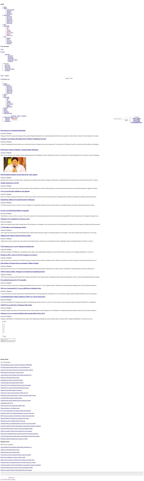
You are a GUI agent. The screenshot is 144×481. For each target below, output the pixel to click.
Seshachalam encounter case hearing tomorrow (12, 380)
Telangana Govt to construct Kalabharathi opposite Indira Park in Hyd (23, 313)
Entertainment (7, 15)
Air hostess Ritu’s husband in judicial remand (11, 398)
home (2, 479)
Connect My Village (12, 59)
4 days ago (3, 213)
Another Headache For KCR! (10, 183)
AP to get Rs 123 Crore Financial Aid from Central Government (16, 385)
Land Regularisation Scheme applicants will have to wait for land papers (23, 296)
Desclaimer (13, 479)
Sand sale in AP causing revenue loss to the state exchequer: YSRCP (17, 370)
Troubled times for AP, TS (7, 403)
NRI (5, 24)
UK (7, 28)
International (10, 13)
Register (2, 51)
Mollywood (9, 21)
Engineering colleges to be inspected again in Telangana (18, 199)
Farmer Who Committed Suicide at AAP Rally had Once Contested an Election (19, 433)
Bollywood (9, 17)
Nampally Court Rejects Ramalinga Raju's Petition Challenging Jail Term (23, 139)
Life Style (9, 40)
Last (5, 336)
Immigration (6, 26)
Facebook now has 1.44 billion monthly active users (13, 421)
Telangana (9, 11)
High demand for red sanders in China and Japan (12, 372)
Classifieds (10, 61)
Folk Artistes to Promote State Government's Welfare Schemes (20, 263)
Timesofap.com (11, 477)
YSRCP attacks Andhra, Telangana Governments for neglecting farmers (23, 271)
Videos (5, 94)
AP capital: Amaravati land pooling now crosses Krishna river (15, 367)
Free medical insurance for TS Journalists (13, 280)
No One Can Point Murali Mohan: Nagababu (15, 210)
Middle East (9, 35)
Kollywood (9, 19)
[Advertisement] (26, 347)
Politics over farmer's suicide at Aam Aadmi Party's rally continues (16, 431)
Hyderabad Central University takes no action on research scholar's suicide (18, 395)
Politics (5, 8)
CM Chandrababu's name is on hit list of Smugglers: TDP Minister (16, 364)
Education (9, 43)
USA (8, 27)
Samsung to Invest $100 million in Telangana (11, 390)
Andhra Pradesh (10, 9)
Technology (9, 42)
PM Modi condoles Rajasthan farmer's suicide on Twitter (14, 438)
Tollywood (9, 16)
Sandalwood (10, 20)
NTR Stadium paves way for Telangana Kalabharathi (17, 246)
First (5, 321)
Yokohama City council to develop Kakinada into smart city (15, 387)
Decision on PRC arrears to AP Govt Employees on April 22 (19, 255)
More (5, 36)
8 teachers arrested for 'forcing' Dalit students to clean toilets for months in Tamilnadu (21, 426)
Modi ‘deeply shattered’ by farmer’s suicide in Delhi (13, 457)
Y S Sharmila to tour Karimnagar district (13, 227)
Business (9, 38)
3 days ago (3, 133)
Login (2, 49)
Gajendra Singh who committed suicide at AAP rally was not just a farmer (18, 423)
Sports (8, 39)
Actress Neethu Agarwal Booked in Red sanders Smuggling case (16, 375)
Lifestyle (6, 110)
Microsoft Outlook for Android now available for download (15, 418)
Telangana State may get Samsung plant (10, 408)
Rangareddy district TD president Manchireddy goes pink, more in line (17, 413)
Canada (8, 30)
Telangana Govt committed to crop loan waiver (15, 219)
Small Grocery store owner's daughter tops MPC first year (14, 392)
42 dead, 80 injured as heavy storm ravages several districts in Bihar (17, 428)
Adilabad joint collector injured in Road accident (16, 235)
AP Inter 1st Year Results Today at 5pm (10, 377)
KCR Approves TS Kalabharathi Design (13, 130)
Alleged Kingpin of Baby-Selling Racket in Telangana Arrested (16, 400)
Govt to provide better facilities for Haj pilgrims (15, 191)
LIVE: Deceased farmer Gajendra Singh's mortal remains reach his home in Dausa (20, 436)
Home (5, 7)
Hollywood (9, 23)
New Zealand (10, 32)
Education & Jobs (8, 113)
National (9, 12)
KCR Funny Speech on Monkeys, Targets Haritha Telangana (19, 149)
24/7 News (10, 55)
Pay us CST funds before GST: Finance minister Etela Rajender (16, 410)
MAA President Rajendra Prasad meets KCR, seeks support (19, 174)
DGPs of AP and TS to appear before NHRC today (13, 405)
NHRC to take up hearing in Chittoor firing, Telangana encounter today (17, 415)
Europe (8, 34)
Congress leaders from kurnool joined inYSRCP (12, 382)
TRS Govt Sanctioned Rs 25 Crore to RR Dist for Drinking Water (21, 288)
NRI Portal (10, 57)
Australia (9, 31)
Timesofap (7, 54)
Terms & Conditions (6, 479)
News (16, 117)
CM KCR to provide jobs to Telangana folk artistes (16, 305)
